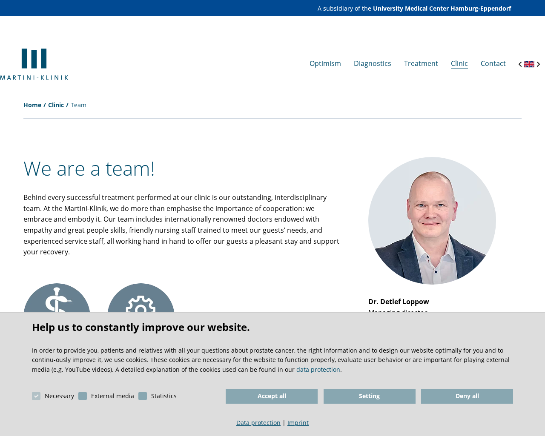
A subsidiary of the (414, 8)
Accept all (272, 396)
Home (32, 105)
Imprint (298, 423)
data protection (318, 369)
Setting (369, 396)
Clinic (56, 105)
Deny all (467, 396)
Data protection (258, 423)
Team (78, 105)
